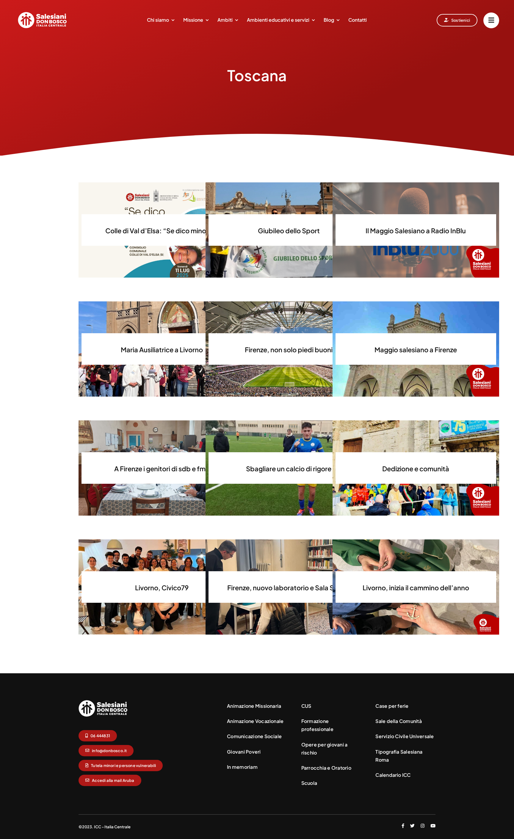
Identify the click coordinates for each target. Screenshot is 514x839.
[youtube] (432, 826)
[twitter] (412, 826)
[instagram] (422, 826)
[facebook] (403, 826)
